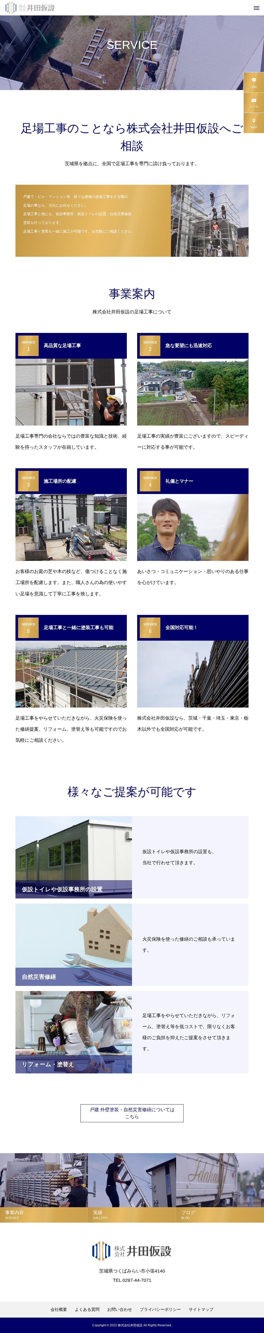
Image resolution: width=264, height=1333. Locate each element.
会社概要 (59, 1310)
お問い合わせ (119, 1310)
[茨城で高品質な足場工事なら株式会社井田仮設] (30, 7)
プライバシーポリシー (160, 1310)
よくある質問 (87, 1310)
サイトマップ (201, 1310)
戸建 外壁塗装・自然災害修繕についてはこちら (132, 1113)
